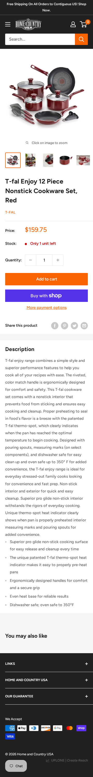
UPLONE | (69, 760)
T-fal (10, 212)
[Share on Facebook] (54, 325)
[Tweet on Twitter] (74, 325)
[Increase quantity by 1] (57, 260)
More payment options (47, 307)
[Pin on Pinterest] (64, 325)
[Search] (81, 39)
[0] (83, 24)
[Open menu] (7, 24)
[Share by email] (84, 325)
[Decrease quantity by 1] (30, 260)
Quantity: (13, 260)
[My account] (73, 24)
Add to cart (46, 279)
